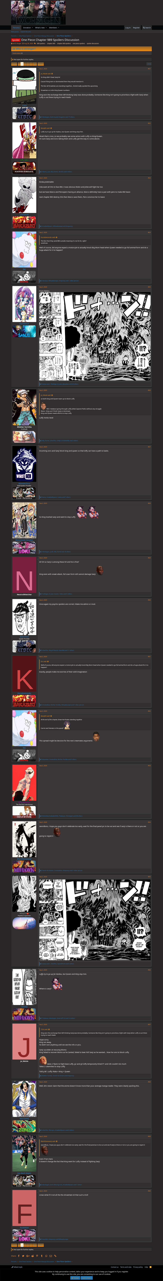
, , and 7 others (56, 497)
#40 (149, 1191)
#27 (149, 447)
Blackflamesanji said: (48, 1141)
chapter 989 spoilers (64, 43)
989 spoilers (41, 43)
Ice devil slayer (24, 1173)
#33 (149, 766)
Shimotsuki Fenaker (24, 540)
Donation (27, 27)
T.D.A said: (44, 1029)
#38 (149, 1082)
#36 (149, 970)
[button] (32, 27)
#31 (149, 657)
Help (146, 1267)
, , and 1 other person (60, 281)
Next (40, 64)
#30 (149, 600)
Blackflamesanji (24, 859)
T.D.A (24, 105)
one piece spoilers (79, 43)
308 (34, 64)
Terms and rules (125, 1267)
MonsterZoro (24, 483)
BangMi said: (45, 128)
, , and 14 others (58, 1018)
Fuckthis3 (24, 1227)
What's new (40, 27)
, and (57, 226)
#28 (149, 503)
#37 (149, 1024)
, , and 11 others (58, 650)
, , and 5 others (59, 759)
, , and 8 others (58, 1130)
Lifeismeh (24, 214)
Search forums (26, 32)
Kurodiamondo (24, 693)
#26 (149, 390)
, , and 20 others (60, 384)
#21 (149, 69)
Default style (17, 1267)
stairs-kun (24, 636)
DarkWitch (24, 323)
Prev (14, 64)
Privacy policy (138, 1267)
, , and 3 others (60, 441)
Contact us (114, 1267)
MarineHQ (24, 1118)
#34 (149, 822)
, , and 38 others (62, 816)
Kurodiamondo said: (48, 237)
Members (53, 27)
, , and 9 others (57, 172)
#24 (149, 232)
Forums (16, 27)
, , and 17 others (58, 117)
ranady (24, 1006)
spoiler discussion (93, 43)
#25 (149, 287)
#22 (149, 123)
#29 (149, 558)
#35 (149, 877)
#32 (149, 711)
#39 (149, 1136)
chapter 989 (51, 43)
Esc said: (44, 661)
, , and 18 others (56, 552)
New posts (15, 32)
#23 (149, 178)
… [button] (30, 64)
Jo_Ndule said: (46, 74)
